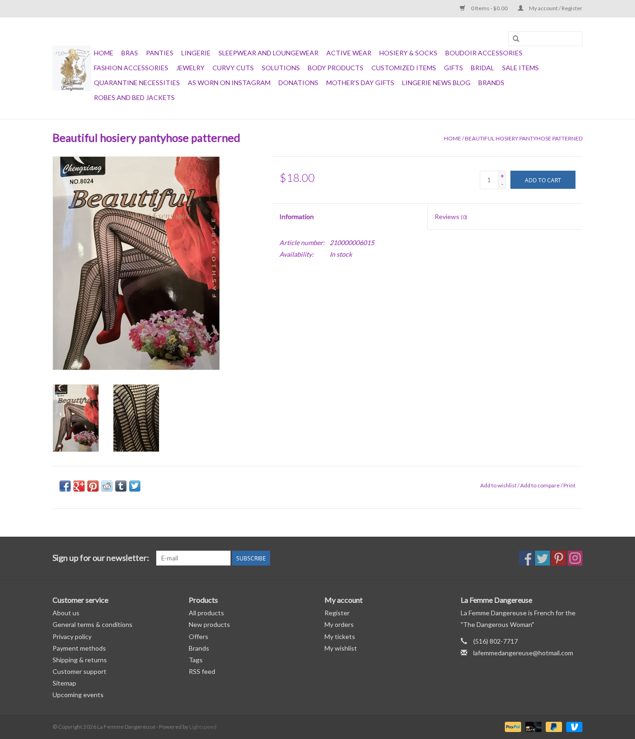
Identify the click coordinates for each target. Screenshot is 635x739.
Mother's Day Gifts (360, 83)
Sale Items (520, 68)
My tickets (339, 636)
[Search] (516, 39)
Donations (298, 83)
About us (66, 613)
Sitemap (64, 683)
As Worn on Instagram (229, 83)
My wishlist (340, 648)
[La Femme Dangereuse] (72, 68)
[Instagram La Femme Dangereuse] (575, 558)
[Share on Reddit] (106, 486)
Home (103, 53)
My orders (339, 624)
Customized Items (403, 68)
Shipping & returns (80, 660)
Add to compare (540, 485)
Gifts (453, 68)
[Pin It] (93, 486)
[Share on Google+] (79, 486)
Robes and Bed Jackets (134, 97)
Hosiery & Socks (408, 53)
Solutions (281, 68)
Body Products (336, 68)
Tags (196, 660)
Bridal (482, 68)
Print (569, 485)
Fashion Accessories (131, 68)
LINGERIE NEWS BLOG (436, 83)
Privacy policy (72, 636)
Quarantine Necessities (137, 83)
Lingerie (196, 53)
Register (337, 613)
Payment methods (79, 648)
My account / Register (555, 8)
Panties (159, 53)
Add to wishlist (498, 485)
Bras (129, 53)
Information (296, 216)
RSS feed (202, 671)
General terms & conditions (92, 624)
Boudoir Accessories (484, 53)
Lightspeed (203, 726)
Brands (491, 83)
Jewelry (190, 68)
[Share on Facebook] (65, 486)
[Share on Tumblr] (120, 486)
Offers (198, 636)
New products (209, 624)
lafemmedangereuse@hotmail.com (523, 653)
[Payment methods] (512, 726)
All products (206, 613)
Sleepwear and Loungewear (268, 53)
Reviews (451, 216)
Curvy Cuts (233, 68)
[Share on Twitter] (134, 486)
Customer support (79, 671)
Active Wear (348, 53)
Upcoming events (78, 695)
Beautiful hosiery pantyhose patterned (523, 138)
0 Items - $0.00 (489, 8)
